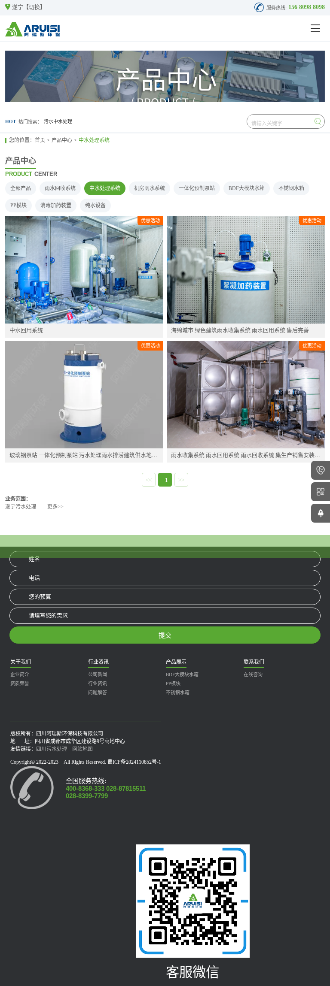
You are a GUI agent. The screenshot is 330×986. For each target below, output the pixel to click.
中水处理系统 (94, 140)
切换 (34, 7)
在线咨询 (253, 674)
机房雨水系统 (149, 188)
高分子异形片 (58, 121)
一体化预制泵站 (197, 188)
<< (149, 480)
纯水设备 (95, 206)
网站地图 (82, 749)
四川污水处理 (51, 749)
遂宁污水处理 (20, 507)
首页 (40, 140)
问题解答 (97, 692)
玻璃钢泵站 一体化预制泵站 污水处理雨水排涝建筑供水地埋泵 (84, 455)
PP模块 (18, 206)
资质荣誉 (19, 683)
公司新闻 (97, 674)
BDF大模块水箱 (247, 188)
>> (181, 480)
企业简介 (19, 674)
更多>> (55, 507)
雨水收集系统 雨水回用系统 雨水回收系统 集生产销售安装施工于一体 (246, 455)
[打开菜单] (315, 28)
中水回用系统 (26, 330)
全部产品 (20, 188)
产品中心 (62, 140)
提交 (165, 635)
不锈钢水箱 (291, 188)
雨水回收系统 (60, 188)
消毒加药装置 (55, 206)
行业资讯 (97, 683)
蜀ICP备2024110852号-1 (134, 762)
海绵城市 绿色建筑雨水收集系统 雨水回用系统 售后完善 (240, 330)
